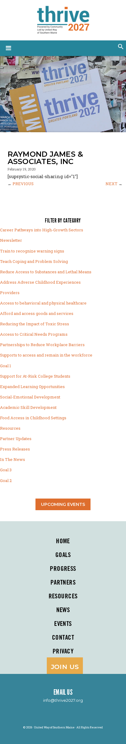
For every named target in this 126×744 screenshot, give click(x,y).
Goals (63, 555)
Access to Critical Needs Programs (34, 334)
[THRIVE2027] (63, 19)
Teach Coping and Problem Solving (34, 261)
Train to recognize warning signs (32, 251)
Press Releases (15, 449)
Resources (10, 428)
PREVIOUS (23, 183)
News (63, 610)
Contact (63, 637)
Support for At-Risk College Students (35, 376)
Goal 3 (6, 470)
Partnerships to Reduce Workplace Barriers (42, 344)
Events (63, 624)
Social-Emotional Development (30, 397)
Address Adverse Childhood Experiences (40, 282)
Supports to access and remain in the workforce (46, 355)
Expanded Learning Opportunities (32, 386)
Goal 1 (5, 365)
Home (63, 541)
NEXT (111, 183)
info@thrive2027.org (63, 700)
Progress (63, 569)
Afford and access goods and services (36, 313)
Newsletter (11, 240)
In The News (12, 459)
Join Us (65, 667)
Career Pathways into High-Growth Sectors (41, 230)
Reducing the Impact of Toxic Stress (34, 324)
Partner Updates (15, 438)
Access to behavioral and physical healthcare (43, 303)
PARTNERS (63, 582)
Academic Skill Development (28, 407)
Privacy (63, 651)
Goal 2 (6, 480)
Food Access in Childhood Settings (33, 418)
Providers (10, 292)
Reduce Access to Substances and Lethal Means (45, 272)
